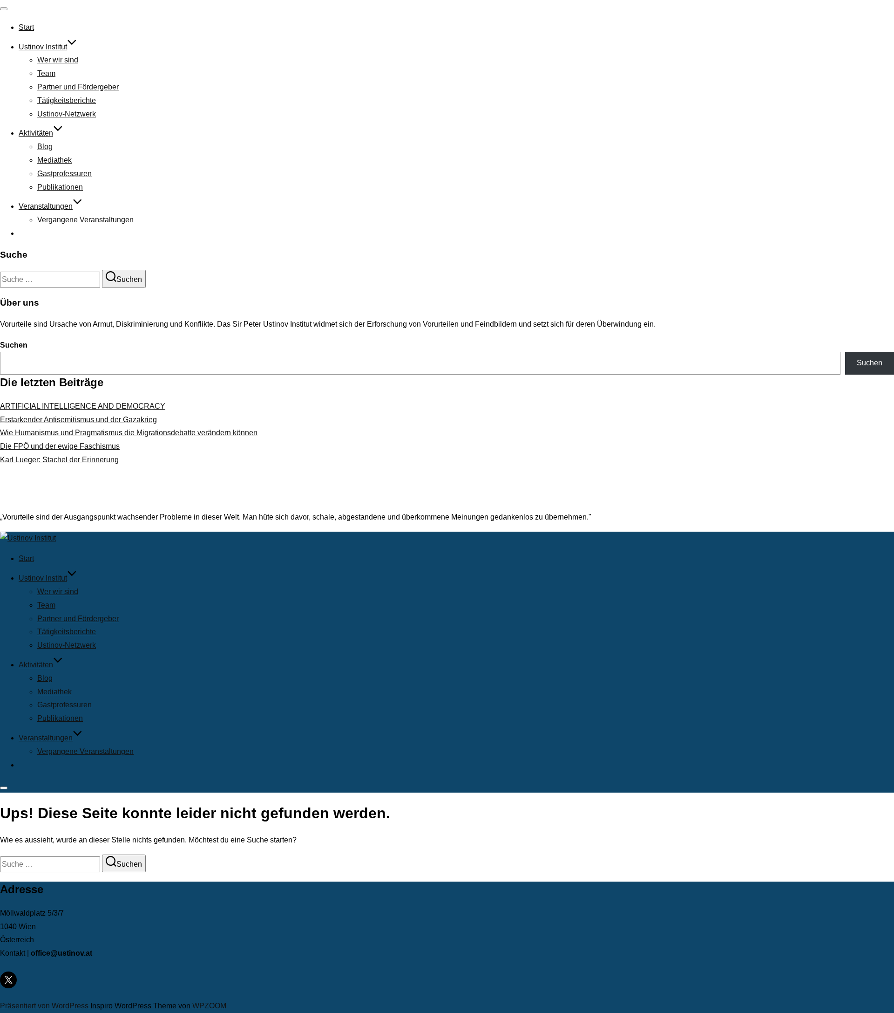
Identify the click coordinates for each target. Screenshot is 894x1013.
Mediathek (54, 160)
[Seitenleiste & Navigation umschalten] (3, 788)
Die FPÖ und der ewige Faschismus (60, 446)
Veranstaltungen (46, 206)
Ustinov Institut (43, 47)
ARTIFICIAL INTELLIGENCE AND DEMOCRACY (82, 406)
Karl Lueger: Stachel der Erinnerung (59, 460)
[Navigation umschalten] (3, 8)
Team (46, 73)
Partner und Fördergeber (78, 87)
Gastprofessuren (64, 174)
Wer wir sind (57, 60)
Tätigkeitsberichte (66, 100)
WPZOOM (209, 1006)
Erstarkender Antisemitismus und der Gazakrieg (78, 420)
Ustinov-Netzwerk (66, 114)
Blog (45, 147)
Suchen (13, 345)
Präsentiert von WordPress (45, 1006)
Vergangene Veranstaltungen (85, 220)
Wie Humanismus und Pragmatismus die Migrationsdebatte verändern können (128, 433)
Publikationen (60, 187)
